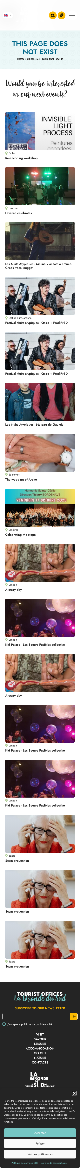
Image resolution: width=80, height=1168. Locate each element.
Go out (40, 1053)
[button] (74, 1093)
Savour (40, 1039)
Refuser (40, 1143)
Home (20, 59)
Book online (61, 15)
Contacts (40, 1062)
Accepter (40, 1133)
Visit (40, 1034)
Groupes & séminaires (53, 15)
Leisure (40, 1044)
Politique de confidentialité (24, 1163)
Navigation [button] (72, 15)
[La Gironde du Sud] (30, 15)
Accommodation (40, 1048)
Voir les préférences (40, 1154)
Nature (40, 1058)
